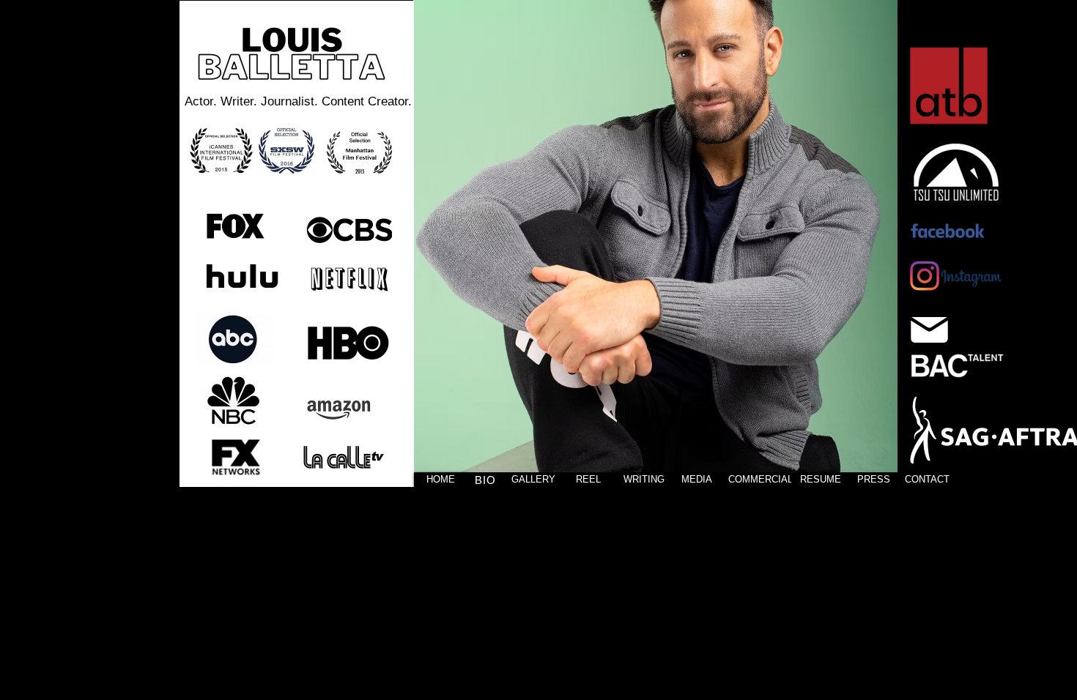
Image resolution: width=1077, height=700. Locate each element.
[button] (655, 243)
